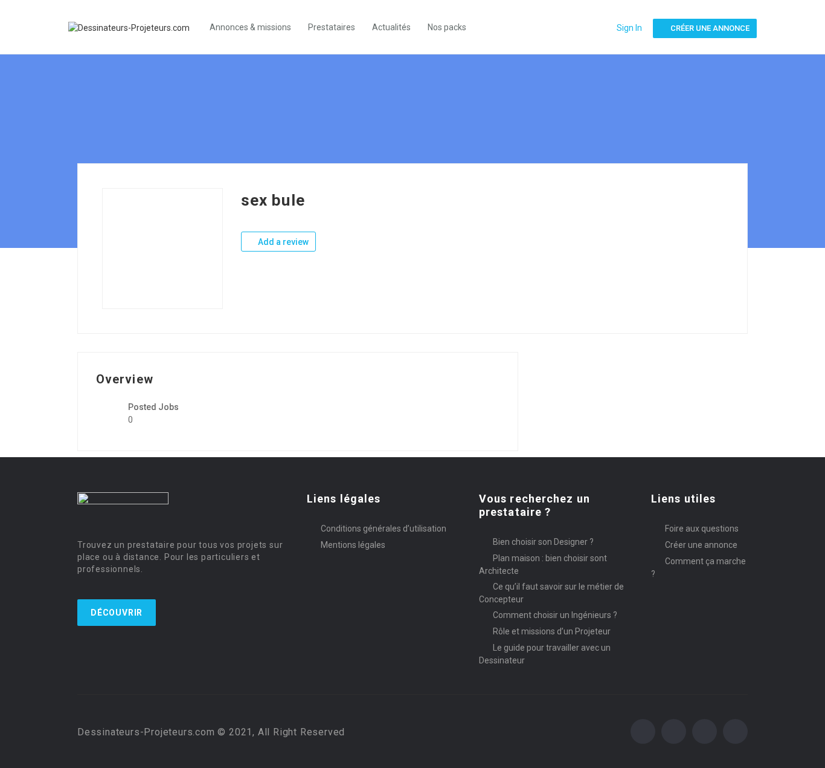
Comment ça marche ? (698, 567)
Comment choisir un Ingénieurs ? (555, 615)
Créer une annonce (701, 545)
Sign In (629, 28)
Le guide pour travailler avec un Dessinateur (545, 654)
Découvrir (117, 612)
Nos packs (447, 27)
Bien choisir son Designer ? (543, 542)
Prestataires (331, 27)
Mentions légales (353, 545)
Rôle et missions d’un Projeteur (552, 631)
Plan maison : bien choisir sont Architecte (543, 564)
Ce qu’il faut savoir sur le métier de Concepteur (551, 593)
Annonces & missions (250, 27)
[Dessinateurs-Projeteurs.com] (135, 27)
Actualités (391, 27)
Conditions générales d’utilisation (383, 528)
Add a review (282, 242)
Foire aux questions (702, 528)
